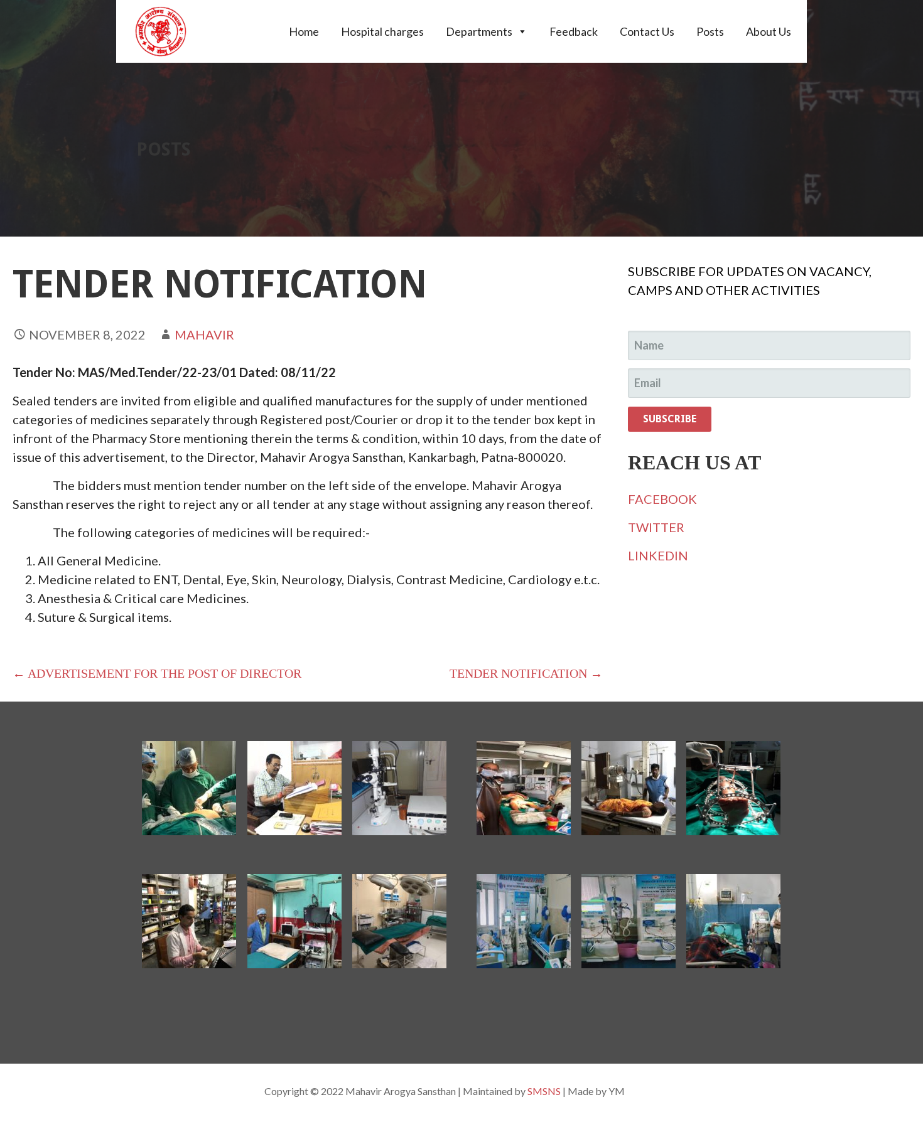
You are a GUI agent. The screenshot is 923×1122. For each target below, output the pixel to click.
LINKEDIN (658, 555)
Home (304, 31)
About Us (768, 31)
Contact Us (647, 31)
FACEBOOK (662, 498)
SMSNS (544, 1091)
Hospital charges (382, 31)
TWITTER (656, 527)
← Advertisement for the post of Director (157, 673)
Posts (710, 31)
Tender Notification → (526, 673)
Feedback (573, 31)
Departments (479, 31)
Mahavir (204, 334)
